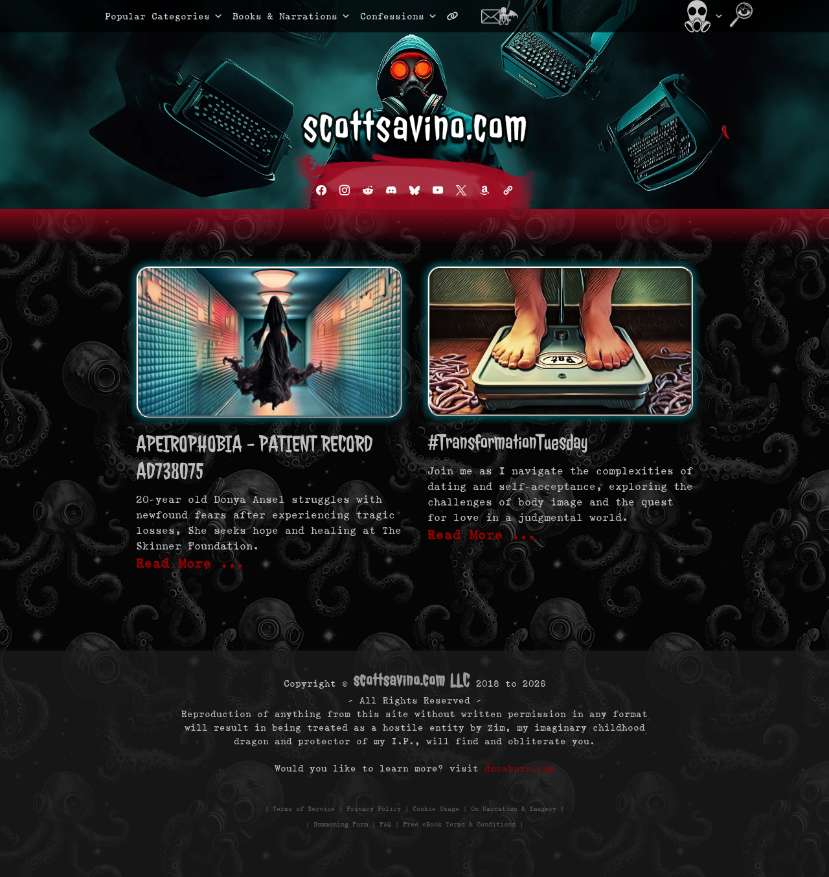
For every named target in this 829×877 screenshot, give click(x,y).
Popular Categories (144, 16)
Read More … (190, 563)
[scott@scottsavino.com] (504, 16)
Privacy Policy (373, 808)
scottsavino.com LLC (412, 680)
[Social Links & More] (457, 16)
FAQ (385, 824)
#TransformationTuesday (507, 442)
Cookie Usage (436, 808)
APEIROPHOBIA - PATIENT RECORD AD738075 (254, 457)
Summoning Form (340, 824)
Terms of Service (304, 808)
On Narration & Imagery (513, 808)
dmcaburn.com (519, 768)
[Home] (702, 16)
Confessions (392, 16)
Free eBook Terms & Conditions (459, 824)
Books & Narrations (285, 16)
